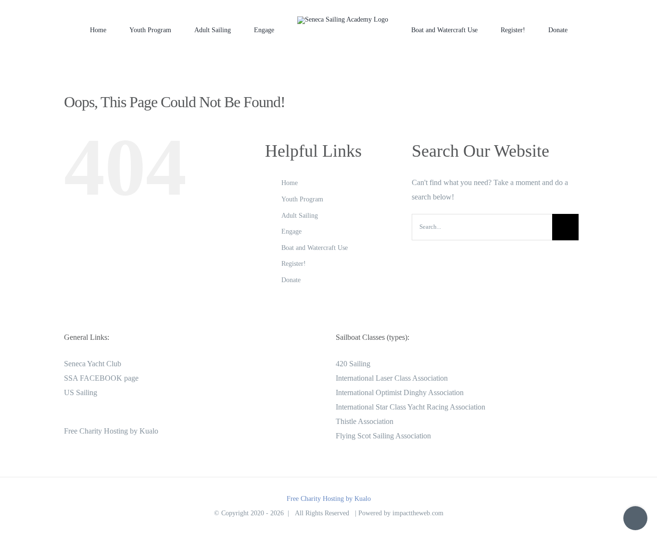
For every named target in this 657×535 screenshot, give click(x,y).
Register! (293, 263)
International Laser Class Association (392, 378)
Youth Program (302, 199)
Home (289, 183)
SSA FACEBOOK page (101, 378)
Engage (291, 231)
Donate (291, 280)
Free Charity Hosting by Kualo (111, 431)
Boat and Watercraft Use (314, 247)
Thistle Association (364, 421)
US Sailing (80, 392)
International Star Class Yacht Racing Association (410, 407)
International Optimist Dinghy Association (400, 392)
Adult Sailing (299, 215)
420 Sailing (353, 364)
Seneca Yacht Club (92, 364)
